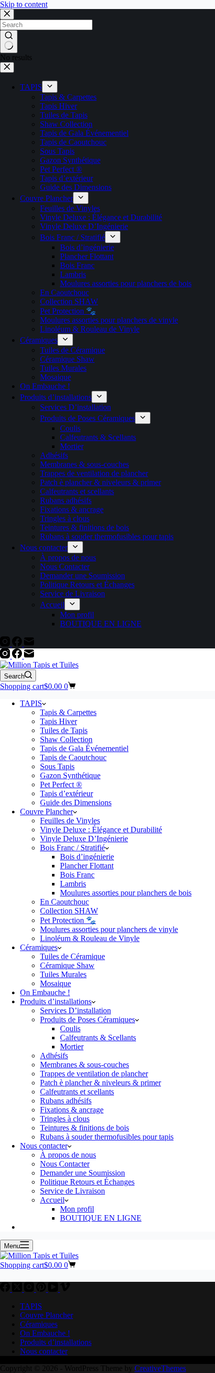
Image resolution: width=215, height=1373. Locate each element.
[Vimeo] (65, 1289)
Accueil (52, 1200)
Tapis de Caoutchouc (73, 757)
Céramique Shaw (67, 965)
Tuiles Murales (63, 974)
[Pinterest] (42, 1289)
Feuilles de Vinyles (70, 820)
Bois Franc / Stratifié (72, 847)
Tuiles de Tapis (64, 730)
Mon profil (77, 1209)
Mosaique (55, 983)
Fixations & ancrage (72, 1109)
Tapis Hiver (58, 721)
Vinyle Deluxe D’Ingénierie (84, 838)
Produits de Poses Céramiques (87, 1019)
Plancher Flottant (87, 865)
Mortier (72, 1046)
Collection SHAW (69, 910)
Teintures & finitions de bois (84, 1127)
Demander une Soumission (82, 1173)
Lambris (73, 883)
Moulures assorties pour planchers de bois (126, 892)
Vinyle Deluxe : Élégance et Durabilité (101, 829)
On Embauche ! (45, 992)
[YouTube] (54, 1289)
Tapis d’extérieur (66, 793)
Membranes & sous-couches (84, 1064)
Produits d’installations (56, 1001)
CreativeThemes (160, 1368)
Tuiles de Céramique (72, 956)
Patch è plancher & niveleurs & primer (100, 1082)
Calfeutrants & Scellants (98, 1037)
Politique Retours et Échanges (87, 1182)
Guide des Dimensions (76, 802)
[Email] (29, 655)
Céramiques (39, 947)
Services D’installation (75, 1010)
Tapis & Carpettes (68, 712)
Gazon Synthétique (70, 775)
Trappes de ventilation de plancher (94, 1073)
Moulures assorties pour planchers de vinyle (109, 929)
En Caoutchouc (64, 901)
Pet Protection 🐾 (68, 920)
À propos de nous (68, 1155)
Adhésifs (54, 1055)
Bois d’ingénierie (87, 856)
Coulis (70, 1028)
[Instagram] (6, 655)
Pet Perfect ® (61, 784)
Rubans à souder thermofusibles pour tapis (107, 1136)
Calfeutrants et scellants (77, 1091)
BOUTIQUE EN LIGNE (101, 1218)
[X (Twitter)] (18, 1289)
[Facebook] (18, 655)
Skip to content (24, 4)
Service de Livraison (72, 1191)
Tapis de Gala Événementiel (84, 748)
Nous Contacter (65, 1164)
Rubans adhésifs (66, 1100)
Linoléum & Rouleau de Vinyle (90, 938)
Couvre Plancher (46, 811)
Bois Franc (77, 874)
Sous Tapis (57, 766)
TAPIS (31, 703)
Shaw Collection (66, 739)
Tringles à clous (65, 1118)
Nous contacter (44, 1145)
